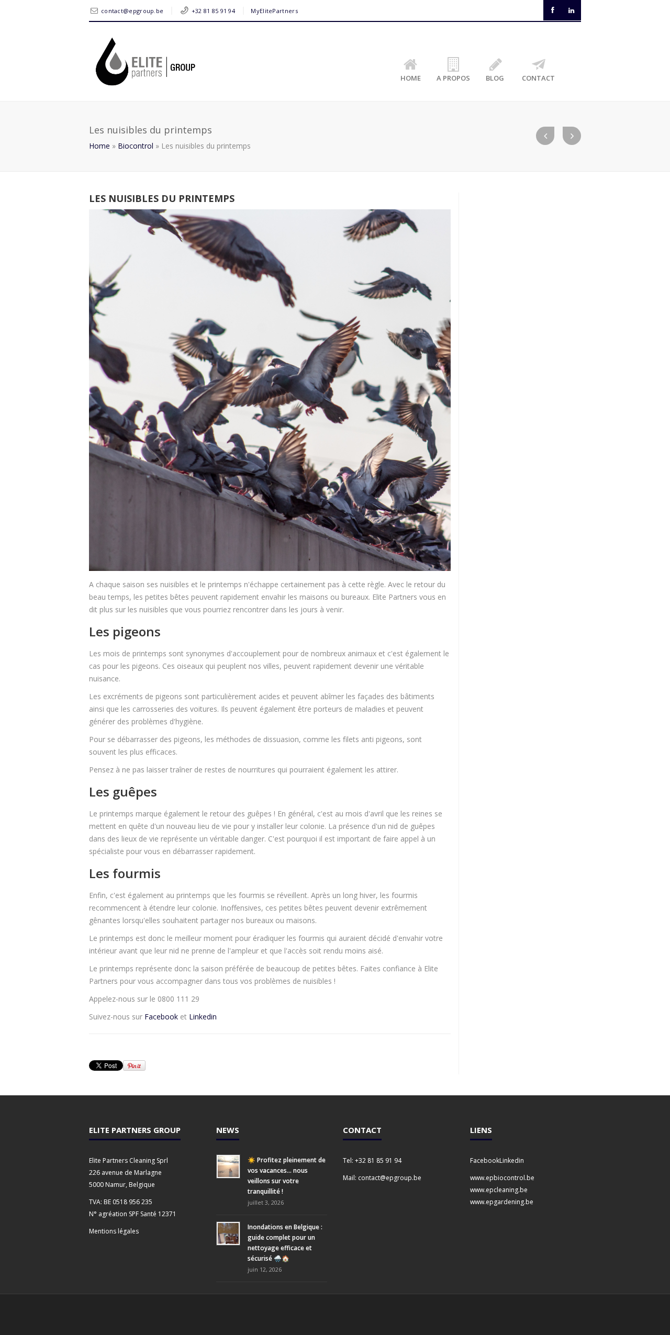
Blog (495, 78)
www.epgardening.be (501, 1201)
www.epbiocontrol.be (502, 1177)
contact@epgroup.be (132, 11)
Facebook (162, 1017)
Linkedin (203, 1017)
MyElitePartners (274, 11)
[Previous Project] (545, 136)
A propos (453, 78)
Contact (538, 78)
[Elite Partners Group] (145, 61)
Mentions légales (114, 1231)
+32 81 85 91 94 (214, 11)
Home (410, 78)
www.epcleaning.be (499, 1189)
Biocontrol (135, 146)
